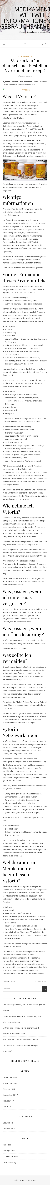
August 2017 (8, 1100)
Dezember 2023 (10, 1077)
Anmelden (7, 1144)
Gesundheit (8, 1122)
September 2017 (10, 1095)
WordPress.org (9, 1162)
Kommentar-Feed (10, 1156)
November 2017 (10, 1083)
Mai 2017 (7, 1106)
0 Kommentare (41, 981)
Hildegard (10, 981)
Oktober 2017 (9, 1089)
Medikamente (25, 57)
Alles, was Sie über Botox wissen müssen (21, 1039)
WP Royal (31, 1180)
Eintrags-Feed (9, 1150)
